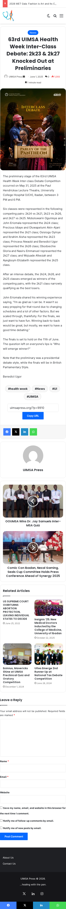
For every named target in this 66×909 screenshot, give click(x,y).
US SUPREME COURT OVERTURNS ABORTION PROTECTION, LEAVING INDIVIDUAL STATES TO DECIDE (16, 610)
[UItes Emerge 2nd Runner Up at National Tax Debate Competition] (48, 654)
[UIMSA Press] (8, 15)
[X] (15, 432)
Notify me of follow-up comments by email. (28, 820)
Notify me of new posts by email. (22, 828)
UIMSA (33, 396)
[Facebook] (7, 432)
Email (4, 776)
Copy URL (33, 415)
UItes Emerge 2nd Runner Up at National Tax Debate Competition (48, 673)
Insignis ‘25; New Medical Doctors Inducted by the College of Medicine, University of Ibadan (48, 626)
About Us (8, 857)
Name (4, 761)
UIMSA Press (15, 76)
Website (5, 792)
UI (55, 389)
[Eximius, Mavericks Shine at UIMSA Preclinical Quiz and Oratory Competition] (17, 654)
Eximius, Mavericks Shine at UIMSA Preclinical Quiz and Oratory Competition (16, 675)
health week (18, 389)
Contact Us (9, 863)
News (33, 32)
